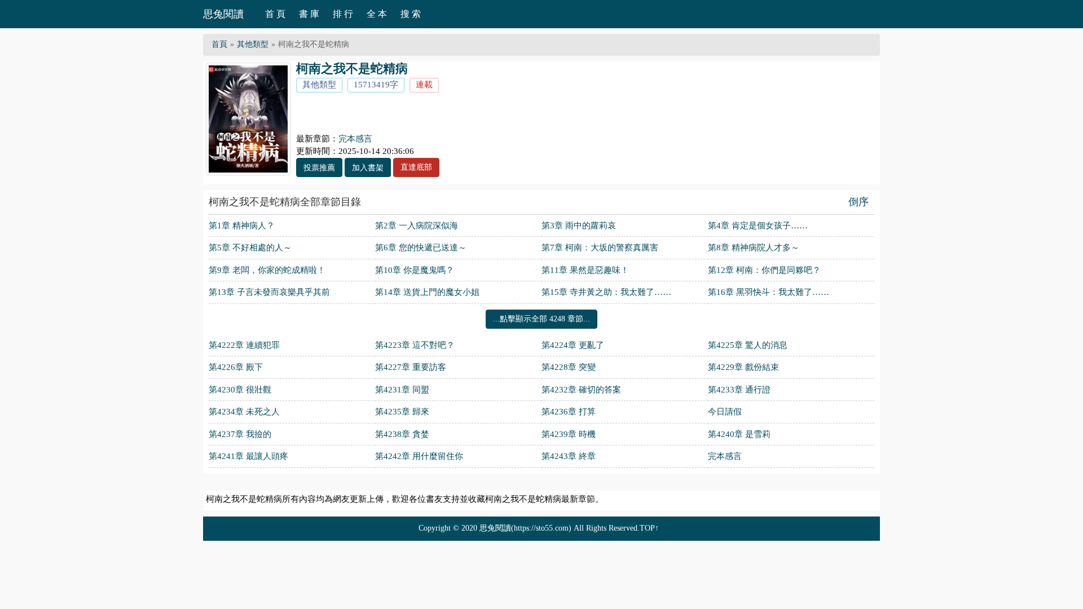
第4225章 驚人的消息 (747, 345)
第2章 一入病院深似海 (416, 225)
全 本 (377, 14)
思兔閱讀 (223, 14)
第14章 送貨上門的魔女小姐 (427, 292)
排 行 (343, 14)
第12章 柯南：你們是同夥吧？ (764, 270)
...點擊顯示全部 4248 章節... (541, 319)
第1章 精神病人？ (242, 225)
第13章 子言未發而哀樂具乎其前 (269, 292)
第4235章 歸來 (402, 411)
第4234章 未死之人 (244, 411)
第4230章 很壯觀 (240, 389)
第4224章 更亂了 (573, 345)
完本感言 (355, 138)
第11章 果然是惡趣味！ (585, 270)
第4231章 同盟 (402, 389)
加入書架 (368, 167)
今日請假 (725, 411)
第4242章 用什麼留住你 (419, 456)
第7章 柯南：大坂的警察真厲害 (600, 247)
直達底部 (416, 167)
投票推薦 (319, 167)
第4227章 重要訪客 (410, 367)
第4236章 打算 (569, 411)
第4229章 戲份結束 (743, 367)
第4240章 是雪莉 (739, 434)
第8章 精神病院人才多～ (753, 247)
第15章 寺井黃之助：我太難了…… (606, 292)
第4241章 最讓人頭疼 (248, 456)
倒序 (858, 202)
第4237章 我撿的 (240, 434)
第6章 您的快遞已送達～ (420, 247)
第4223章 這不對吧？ (415, 345)
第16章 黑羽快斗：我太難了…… (768, 292)
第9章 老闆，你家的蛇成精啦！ (267, 270)
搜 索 (410, 14)
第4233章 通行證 (739, 389)
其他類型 (252, 44)
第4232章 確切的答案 (581, 389)
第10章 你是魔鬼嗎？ (414, 270)
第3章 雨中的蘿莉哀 (579, 225)
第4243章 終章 (569, 456)
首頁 (219, 44)
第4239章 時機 (569, 434)
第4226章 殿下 (236, 367)
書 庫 (309, 14)
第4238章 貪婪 (402, 434)
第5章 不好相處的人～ (250, 247)
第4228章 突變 (569, 367)
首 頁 (275, 14)
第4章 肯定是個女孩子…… (758, 225)
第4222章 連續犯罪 (244, 345)
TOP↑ (649, 528)
